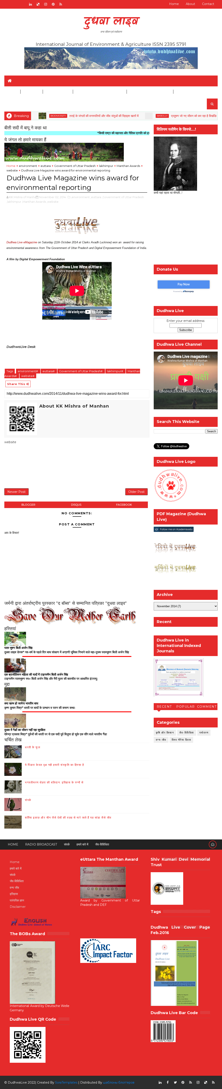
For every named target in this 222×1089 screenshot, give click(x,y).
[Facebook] (7, 4)
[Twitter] (23, 4)
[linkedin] (30, 4)
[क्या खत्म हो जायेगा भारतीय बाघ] (15, 694)
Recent (164, 707)
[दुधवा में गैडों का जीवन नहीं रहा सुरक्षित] (15, 721)
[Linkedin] (15, 4)
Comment (207, 707)
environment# (28, 371)
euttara (46, 166)
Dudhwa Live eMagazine (22, 242)
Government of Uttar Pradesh (75, 166)
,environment (80, 197)
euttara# (48, 371)
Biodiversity (35, 115)
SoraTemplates (66, 1082)
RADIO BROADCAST (41, 844)
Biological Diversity (149, 92)
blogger (28, 504)
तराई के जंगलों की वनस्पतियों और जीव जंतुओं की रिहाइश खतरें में (81, 116)
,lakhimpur (14, 201)
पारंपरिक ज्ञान (17, 900)
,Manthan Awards (34, 201)
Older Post (136, 492)
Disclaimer (186, 92)
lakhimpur (106, 166)
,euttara (95, 197)
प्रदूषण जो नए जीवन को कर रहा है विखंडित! (172, 116)
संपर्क (28, 800)
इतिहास (14, 894)
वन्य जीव (14, 888)
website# (27, 376)
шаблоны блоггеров (118, 1082)
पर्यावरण (204, 732)
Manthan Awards (128, 166)
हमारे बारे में (82, 844)
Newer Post (16, 492)
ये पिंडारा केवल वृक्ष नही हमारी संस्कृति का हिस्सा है (54, 765)
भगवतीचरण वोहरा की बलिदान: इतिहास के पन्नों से (54, 782)
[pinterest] (53, 4)
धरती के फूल (32, 747)
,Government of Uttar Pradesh (123, 197)
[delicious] (38, 4)
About (190, 4)
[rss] (60, 4)
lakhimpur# (115, 371)
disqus (76, 504)
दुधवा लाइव (111, 22)
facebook (124, 504)
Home (174, 4)
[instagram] (45, 4)
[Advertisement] (83, 467)
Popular (185, 707)
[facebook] (168, 1082)
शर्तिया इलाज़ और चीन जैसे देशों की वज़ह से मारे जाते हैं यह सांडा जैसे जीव (68, 817)
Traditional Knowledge (99, 92)
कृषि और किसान (165, 732)
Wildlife (31, 92)
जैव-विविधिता (186, 732)
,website (53, 201)
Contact (208, 4)
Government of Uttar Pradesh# (81, 371)
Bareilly (139, 115)
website (12, 170)
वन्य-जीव (161, 739)
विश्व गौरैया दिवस (181, 739)
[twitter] (175, 1082)
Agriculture (57, 92)
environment (28, 166)
